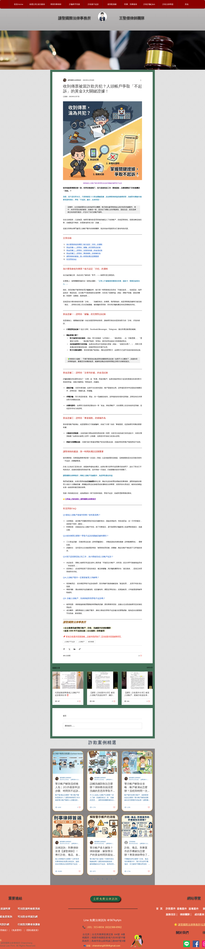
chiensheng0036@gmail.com (106, 945)
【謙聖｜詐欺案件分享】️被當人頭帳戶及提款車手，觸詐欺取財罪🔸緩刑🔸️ (102, 693)
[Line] (186, 944)
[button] (130, 4)
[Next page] (116, 879)
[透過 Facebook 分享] (64, 649)
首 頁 (159, 908)
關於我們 (182, 932)
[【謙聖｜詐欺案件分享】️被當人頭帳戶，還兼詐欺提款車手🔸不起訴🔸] (137, 680)
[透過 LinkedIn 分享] (74, 649)
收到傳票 (91, 642)
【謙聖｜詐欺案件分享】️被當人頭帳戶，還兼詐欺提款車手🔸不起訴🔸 (136, 693)
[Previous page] (89, 879)
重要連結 (15, 898)
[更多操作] (140, 80)
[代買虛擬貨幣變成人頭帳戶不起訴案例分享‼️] (67, 680)
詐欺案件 (171, 908)
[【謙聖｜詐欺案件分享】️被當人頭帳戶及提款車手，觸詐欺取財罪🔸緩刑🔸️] (102, 680)
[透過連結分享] (80, 649)
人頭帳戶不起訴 (69, 642)
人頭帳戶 (81, 642)
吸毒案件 (182, 908)
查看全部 (150, 667)
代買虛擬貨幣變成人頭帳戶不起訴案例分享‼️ (67, 693)
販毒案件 (194, 908)
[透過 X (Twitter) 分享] (69, 649)
